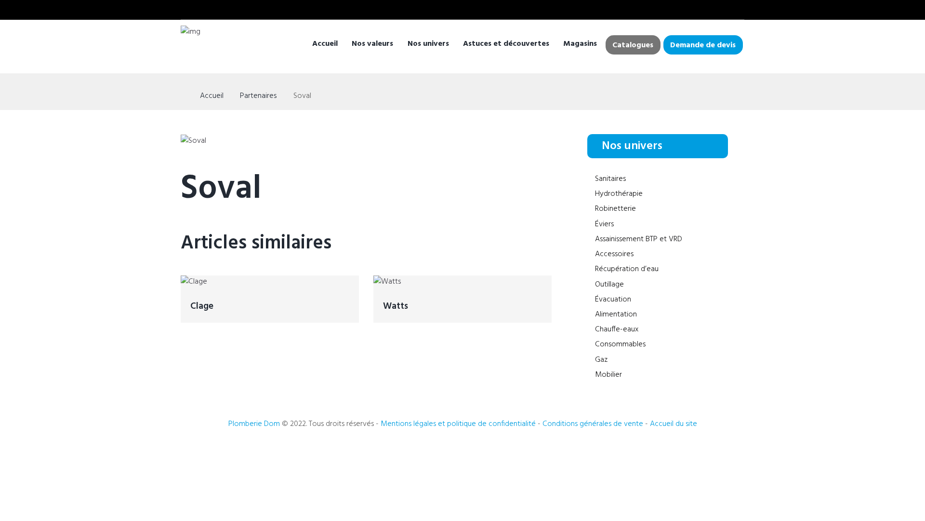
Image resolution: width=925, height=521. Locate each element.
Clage (201, 306)
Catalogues (632, 45)
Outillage (609, 284)
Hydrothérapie (619, 194)
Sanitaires (610, 179)
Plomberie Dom (254, 424)
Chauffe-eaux (616, 329)
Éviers (604, 224)
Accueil (325, 44)
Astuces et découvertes (506, 44)
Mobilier (608, 375)
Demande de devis (703, 45)
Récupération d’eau (627, 269)
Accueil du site (673, 424)
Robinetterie (615, 209)
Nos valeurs (372, 44)
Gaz (601, 360)
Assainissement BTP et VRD (638, 239)
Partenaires (258, 96)
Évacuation (613, 299)
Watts (395, 306)
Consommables (620, 344)
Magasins (580, 44)
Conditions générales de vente (593, 424)
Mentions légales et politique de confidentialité (458, 424)
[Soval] (193, 141)
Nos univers (428, 44)
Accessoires (614, 254)
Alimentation (616, 314)
